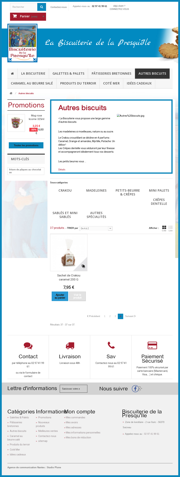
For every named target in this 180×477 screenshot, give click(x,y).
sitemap (42, 441)
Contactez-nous (58, 7)
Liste (171, 231)
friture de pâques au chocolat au (25, 171)
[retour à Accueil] (11, 93)
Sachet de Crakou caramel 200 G (68, 277)
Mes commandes (75, 417)
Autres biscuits (18, 431)
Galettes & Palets (19, 417)
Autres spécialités (96, 215)
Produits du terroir (20, 444)
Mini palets (159, 190)
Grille (164, 231)
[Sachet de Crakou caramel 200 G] (69, 252)
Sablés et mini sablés (65, 215)
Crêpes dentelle (159, 202)
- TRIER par (72, 228)
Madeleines (96, 190)
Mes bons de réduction (78, 437)
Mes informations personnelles (83, 432)
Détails (61, 169)
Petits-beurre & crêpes (127, 192)
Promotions (26, 105)
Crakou (65, 190)
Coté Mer (15, 449)
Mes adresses (73, 427)
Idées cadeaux (18, 454)
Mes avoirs (72, 422)
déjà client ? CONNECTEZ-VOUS (119, 7)
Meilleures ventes (48, 431)
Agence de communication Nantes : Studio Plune (34, 467)
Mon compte (79, 411)
